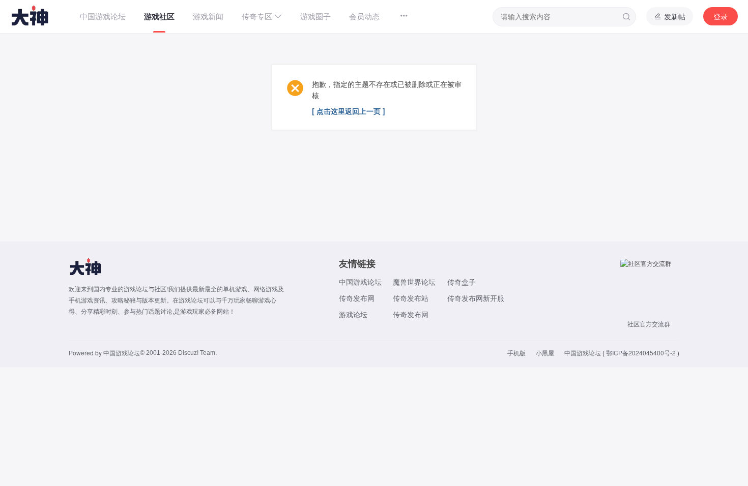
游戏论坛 (353, 314)
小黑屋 (545, 352)
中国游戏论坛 (360, 282)
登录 (720, 16)
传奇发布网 (357, 298)
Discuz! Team (196, 352)
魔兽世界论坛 (414, 282)
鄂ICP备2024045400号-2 (641, 352)
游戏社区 (159, 16)
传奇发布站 (410, 298)
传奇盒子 (461, 282)
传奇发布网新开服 (475, 298)
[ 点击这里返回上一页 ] (348, 111)
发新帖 (673, 16)
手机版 (516, 352)
